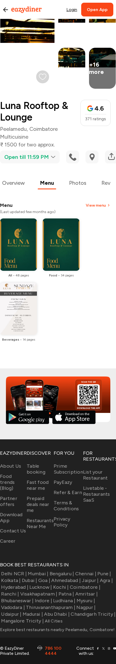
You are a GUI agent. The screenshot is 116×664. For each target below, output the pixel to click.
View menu (96, 205)
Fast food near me (38, 485)
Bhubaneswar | (17, 601)
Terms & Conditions (66, 506)
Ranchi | (10, 594)
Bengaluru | (62, 574)
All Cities (53, 621)
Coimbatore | (85, 587)
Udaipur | (11, 614)
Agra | (106, 580)
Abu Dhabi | (57, 614)
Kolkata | (11, 580)
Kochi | (61, 587)
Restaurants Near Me (40, 523)
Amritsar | (86, 594)
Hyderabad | (14, 587)
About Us (10, 466)
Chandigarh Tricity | (93, 614)
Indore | (43, 601)
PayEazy (63, 482)
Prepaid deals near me (38, 504)
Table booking (36, 469)
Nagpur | (85, 607)
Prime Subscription (68, 469)
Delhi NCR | (14, 574)
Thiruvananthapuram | (50, 607)
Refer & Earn (68, 492)
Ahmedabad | (66, 580)
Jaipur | (90, 580)
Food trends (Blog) (7, 482)
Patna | (66, 594)
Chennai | (85, 574)
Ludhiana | (64, 601)
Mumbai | (38, 574)
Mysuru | (86, 601)
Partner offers (8, 501)
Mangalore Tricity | (22, 621)
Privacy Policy (62, 522)
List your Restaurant (95, 475)
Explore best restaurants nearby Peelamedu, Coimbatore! (57, 629)
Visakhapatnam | (38, 594)
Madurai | (33, 614)
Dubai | (29, 580)
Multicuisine (14, 137)
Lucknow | (40, 587)
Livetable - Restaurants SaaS (96, 494)
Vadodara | (13, 607)
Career (8, 541)
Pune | (104, 574)
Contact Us (13, 531)
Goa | (44, 580)
